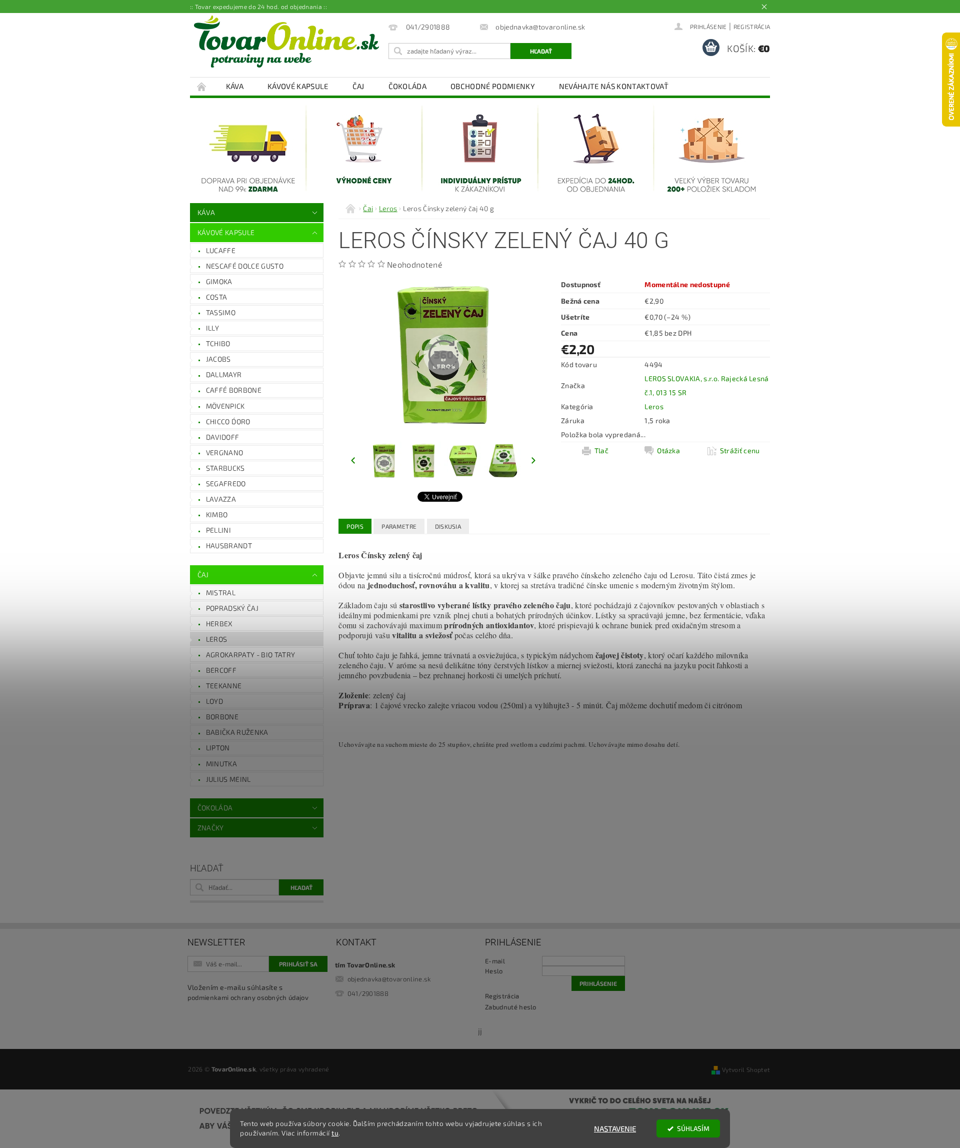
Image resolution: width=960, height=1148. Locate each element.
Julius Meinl (228, 779)
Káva (235, 86)
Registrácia (752, 26)
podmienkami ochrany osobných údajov (248, 997)
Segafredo (226, 483)
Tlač (601, 450)
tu (335, 1133)
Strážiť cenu (740, 450)
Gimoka (219, 281)
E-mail (495, 961)
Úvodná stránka (202, 86)
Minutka (221, 763)
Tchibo (218, 343)
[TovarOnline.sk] (286, 42)
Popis (355, 526)
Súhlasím (693, 1128)
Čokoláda (407, 86)
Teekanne (224, 685)
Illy (212, 328)
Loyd (214, 701)
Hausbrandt (229, 545)
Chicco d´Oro (228, 421)
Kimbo (217, 514)
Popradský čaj (232, 608)
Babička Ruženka (237, 732)
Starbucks (225, 468)
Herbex (219, 623)
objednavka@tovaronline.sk (389, 979)
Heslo (494, 971)
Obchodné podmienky (492, 86)
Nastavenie (615, 1128)
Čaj (358, 86)
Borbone (222, 716)
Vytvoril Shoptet (746, 1069)
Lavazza (221, 499)
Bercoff (221, 670)
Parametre (399, 526)
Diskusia (448, 526)
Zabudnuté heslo (510, 1007)
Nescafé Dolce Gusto (245, 266)
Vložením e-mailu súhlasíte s (248, 992)
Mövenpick (225, 406)
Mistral (221, 592)
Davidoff (223, 437)
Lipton (218, 747)
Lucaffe (221, 250)
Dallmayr (224, 374)
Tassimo (221, 312)
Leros (217, 639)
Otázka (668, 450)
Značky (211, 827)
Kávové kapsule (298, 86)
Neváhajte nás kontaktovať (613, 86)
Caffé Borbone (234, 390)
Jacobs (218, 359)
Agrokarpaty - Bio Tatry (250, 654)
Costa (217, 297)
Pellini (218, 530)
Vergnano (225, 452)
